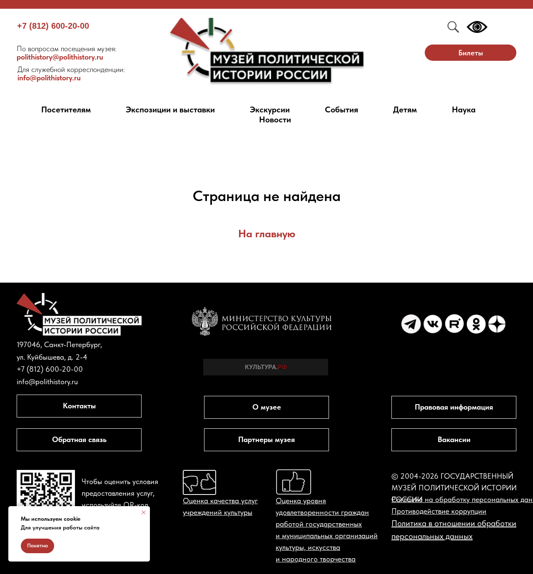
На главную (266, 233)
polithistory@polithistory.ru (67, 52)
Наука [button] (464, 109)
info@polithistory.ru (71, 73)
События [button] (341, 109)
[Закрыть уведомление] (143, 512)
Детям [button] (405, 109)
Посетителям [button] (66, 109)
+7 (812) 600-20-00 (53, 25)
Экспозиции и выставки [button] (170, 109)
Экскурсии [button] (270, 109)
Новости (275, 119)
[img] (266, 52)
